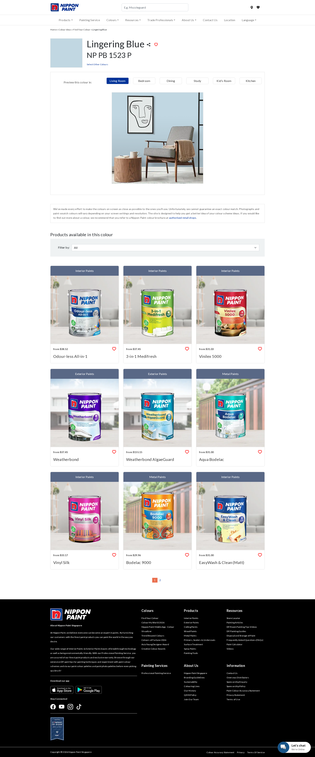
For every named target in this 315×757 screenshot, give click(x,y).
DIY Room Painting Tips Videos (242, 627)
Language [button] (248, 20)
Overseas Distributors (238, 677)
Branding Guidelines (194, 677)
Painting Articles (235, 622)
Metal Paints (190, 635)
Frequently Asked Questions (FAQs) (245, 640)
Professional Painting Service (156, 673)
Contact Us (210, 20)
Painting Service (89, 20)
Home (53, 29)
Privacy (240, 752)
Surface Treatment (193, 644)
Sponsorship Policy (236, 686)
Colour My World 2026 (152, 622)
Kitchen (251, 80)
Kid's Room (224, 80)
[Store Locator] (252, 7)
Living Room (117, 80)
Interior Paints (191, 618)
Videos (230, 648)
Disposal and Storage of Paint (241, 635)
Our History (190, 690)
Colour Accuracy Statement (220, 752)
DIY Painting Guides (236, 631)
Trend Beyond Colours (152, 635)
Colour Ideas (65, 29)
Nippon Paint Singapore (195, 673)
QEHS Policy (190, 695)
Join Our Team (191, 699)
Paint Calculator (234, 644)
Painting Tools (191, 653)
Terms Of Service (256, 752)
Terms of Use (233, 699)
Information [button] (236, 666)
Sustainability (190, 682)
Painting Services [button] (154, 666)
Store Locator (233, 618)
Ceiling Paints (191, 627)
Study (197, 80)
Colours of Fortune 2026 (153, 640)
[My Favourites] (258, 7)
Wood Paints (190, 631)
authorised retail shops (182, 217)
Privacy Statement (236, 695)
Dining (171, 80)
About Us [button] (188, 20)
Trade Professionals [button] (160, 20)
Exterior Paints (191, 622)
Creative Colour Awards (153, 648)
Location (229, 20)
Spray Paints (190, 648)
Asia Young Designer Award (155, 644)
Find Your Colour (81, 29)
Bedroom (144, 80)
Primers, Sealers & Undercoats (199, 640)
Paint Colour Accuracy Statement (243, 690)
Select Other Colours (97, 64)
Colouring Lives (192, 686)
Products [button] (65, 20)
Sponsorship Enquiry (237, 682)
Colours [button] (111, 20)
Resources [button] (132, 20)
